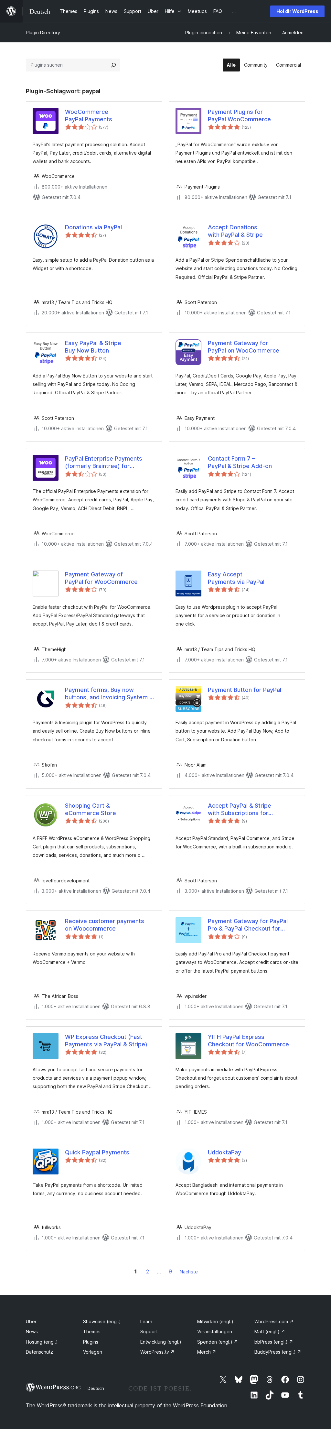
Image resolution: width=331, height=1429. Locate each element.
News (32, 1331)
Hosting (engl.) (42, 1342)
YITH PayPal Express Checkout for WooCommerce (248, 1040)
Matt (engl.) (269, 1331)
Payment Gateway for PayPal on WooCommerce (243, 347)
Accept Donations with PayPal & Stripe (235, 231)
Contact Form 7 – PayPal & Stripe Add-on (240, 462)
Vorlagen (92, 1352)
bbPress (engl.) (273, 1342)
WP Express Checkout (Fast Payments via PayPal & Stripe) (106, 1040)
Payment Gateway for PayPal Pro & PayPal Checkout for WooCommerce (248, 925)
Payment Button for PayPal (244, 689)
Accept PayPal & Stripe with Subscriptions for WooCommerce (239, 809)
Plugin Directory (43, 32)
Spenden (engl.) (217, 1342)
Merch (206, 1352)
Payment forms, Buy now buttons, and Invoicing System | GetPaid (108, 693)
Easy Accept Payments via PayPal (236, 578)
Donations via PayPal (93, 227)
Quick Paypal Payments (97, 1152)
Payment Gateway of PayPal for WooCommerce (101, 578)
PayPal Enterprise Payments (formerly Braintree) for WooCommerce (103, 462)
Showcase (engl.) (102, 1321)
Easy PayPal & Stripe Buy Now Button (93, 347)
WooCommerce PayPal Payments (88, 115)
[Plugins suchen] (113, 65)
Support (149, 1331)
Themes (92, 1331)
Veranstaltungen (214, 1331)
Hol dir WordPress (297, 11)
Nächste (189, 1271)
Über (31, 1321)
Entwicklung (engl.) (160, 1342)
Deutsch (96, 1388)
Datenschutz (39, 1352)
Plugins (90, 1342)
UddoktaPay (224, 1152)
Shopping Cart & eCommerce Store (90, 809)
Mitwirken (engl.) (215, 1321)
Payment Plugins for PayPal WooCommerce (239, 115)
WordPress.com (274, 1321)
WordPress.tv (157, 1352)
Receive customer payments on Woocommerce (104, 925)
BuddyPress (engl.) (277, 1352)
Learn (146, 1321)
